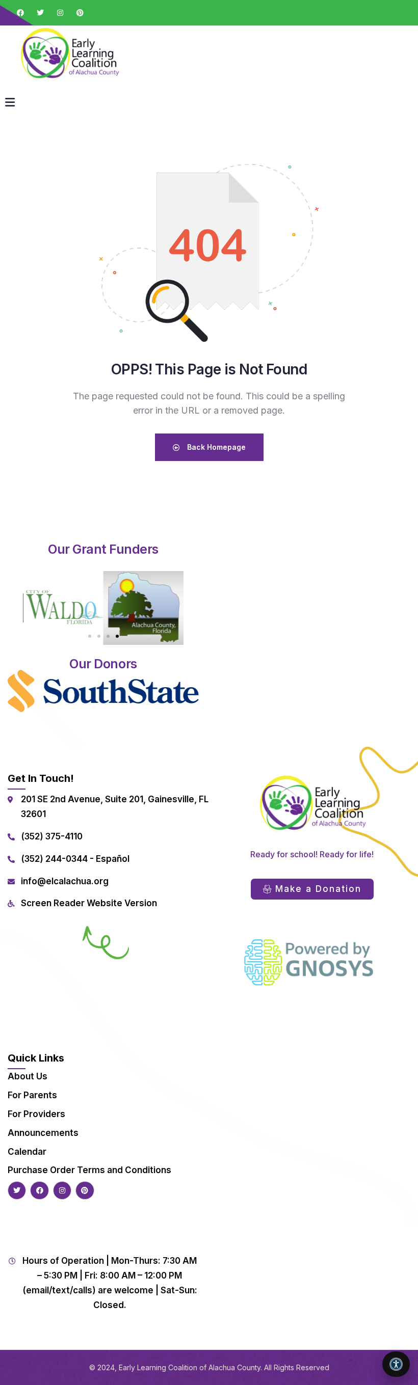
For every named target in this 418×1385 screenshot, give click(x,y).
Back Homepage (215, 447)
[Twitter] (40, 12)
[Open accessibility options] (396, 1364)
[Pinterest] (80, 12)
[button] (89, 636)
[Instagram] (60, 12)
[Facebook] (20, 12)
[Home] (69, 52)
